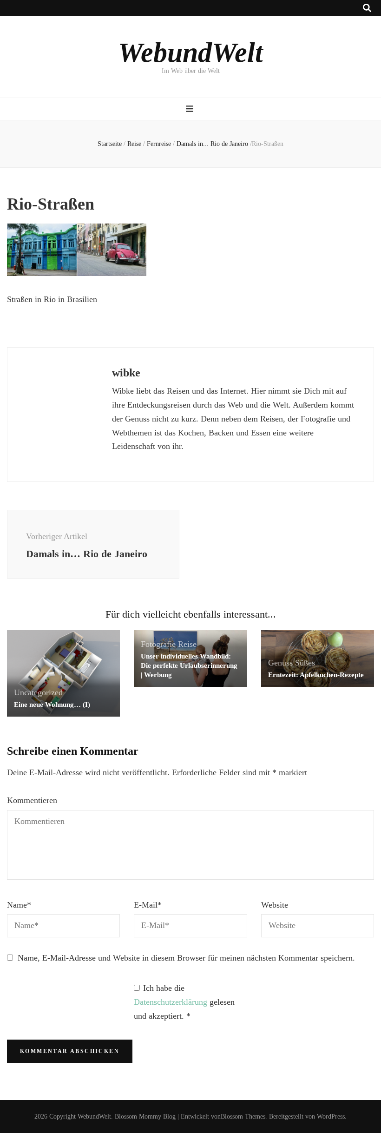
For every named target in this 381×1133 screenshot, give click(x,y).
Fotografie (158, 644)
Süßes (305, 662)
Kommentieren (32, 800)
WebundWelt (190, 52)
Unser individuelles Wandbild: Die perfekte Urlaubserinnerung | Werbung (189, 665)
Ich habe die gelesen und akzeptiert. (184, 1002)
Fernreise (159, 143)
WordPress (331, 1116)
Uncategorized (38, 692)
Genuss (280, 662)
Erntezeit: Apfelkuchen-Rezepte (316, 674)
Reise (134, 143)
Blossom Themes (243, 1116)
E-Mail (148, 904)
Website (274, 904)
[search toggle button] (367, 8)
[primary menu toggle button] (191, 109)
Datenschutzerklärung (172, 1002)
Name (19, 904)
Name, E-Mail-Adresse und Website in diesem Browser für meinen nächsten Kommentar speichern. (186, 957)
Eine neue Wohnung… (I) (52, 704)
